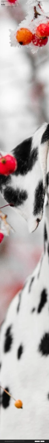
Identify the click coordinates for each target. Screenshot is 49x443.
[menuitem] (30, 1)
